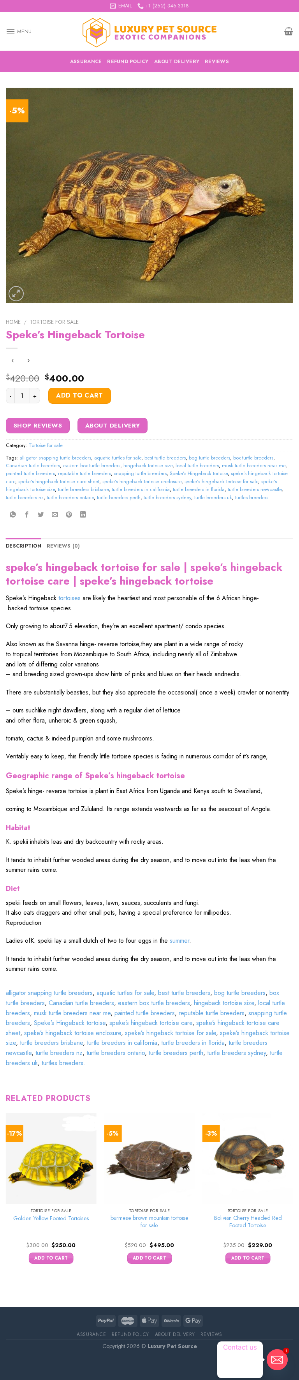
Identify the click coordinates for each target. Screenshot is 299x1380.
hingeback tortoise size (147, 465)
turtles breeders (251, 497)
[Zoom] (16, 293)
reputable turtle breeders (84, 473)
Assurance (86, 61)
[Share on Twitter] (41, 515)
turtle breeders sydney (167, 497)
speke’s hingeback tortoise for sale (170, 1032)
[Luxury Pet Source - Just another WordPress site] (149, 31)
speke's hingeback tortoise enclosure (141, 481)
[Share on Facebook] (27, 515)
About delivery (177, 61)
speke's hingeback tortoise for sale (221, 481)
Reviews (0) (63, 546)
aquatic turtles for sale (117, 457)
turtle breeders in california (141, 489)
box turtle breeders (253, 457)
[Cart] (288, 31)
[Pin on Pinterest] (69, 515)
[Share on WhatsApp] (13, 515)
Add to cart (79, 395)
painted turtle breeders (30, 473)
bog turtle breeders (209, 457)
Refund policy (127, 61)
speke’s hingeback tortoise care (150, 1022)
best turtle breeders (165, 457)
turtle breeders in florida (199, 489)
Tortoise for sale (54, 322)
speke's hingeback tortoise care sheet (58, 481)
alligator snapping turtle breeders (55, 457)
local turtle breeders (197, 465)
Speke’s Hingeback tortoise (70, 1022)
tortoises (69, 598)
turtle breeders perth (119, 497)
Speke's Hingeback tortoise (199, 473)
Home (13, 322)
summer (179, 940)
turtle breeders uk (213, 497)
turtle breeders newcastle (254, 489)
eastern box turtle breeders (91, 465)
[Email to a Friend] (55, 515)
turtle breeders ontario (70, 497)
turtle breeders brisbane (83, 489)
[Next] (293, 1195)
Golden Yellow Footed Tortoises (51, 1218)
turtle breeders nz (25, 497)
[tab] (23, 546)
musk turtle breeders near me (253, 465)
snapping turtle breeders (140, 473)
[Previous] (6, 1195)
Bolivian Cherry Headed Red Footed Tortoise (248, 1221)
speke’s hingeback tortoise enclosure (72, 1032)
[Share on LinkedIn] (83, 515)
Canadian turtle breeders (33, 465)
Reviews (217, 61)
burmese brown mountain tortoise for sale (149, 1221)
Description (23, 546)
